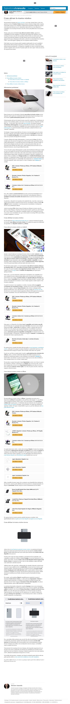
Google (14, 270)
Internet (43, 8)
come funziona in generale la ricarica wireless (20, 549)
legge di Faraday (26, 123)
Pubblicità (34, 700)
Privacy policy (45, 700)
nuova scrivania (21, 22)
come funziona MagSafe (9, 455)
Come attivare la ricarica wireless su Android (19, 79)
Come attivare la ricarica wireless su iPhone (19, 81)
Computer (30, 8)
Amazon (37, 160)
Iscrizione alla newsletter (23, 700)
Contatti (30, 700)
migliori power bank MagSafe (22, 518)
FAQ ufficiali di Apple (21, 455)
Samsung (37, 356)
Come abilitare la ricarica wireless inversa (16, 84)
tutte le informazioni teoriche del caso (20, 220)
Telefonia (37, 8)
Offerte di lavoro (40, 700)
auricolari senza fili (38, 289)
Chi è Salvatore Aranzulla (14, 700)
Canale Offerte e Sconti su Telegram (15, 12)
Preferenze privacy (58, 700)
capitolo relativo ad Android (10, 404)
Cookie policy (51, 700)
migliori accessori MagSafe (36, 518)
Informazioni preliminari (12, 76)
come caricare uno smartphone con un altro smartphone (27, 657)
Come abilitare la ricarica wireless (14, 78)
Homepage (6, 700)
